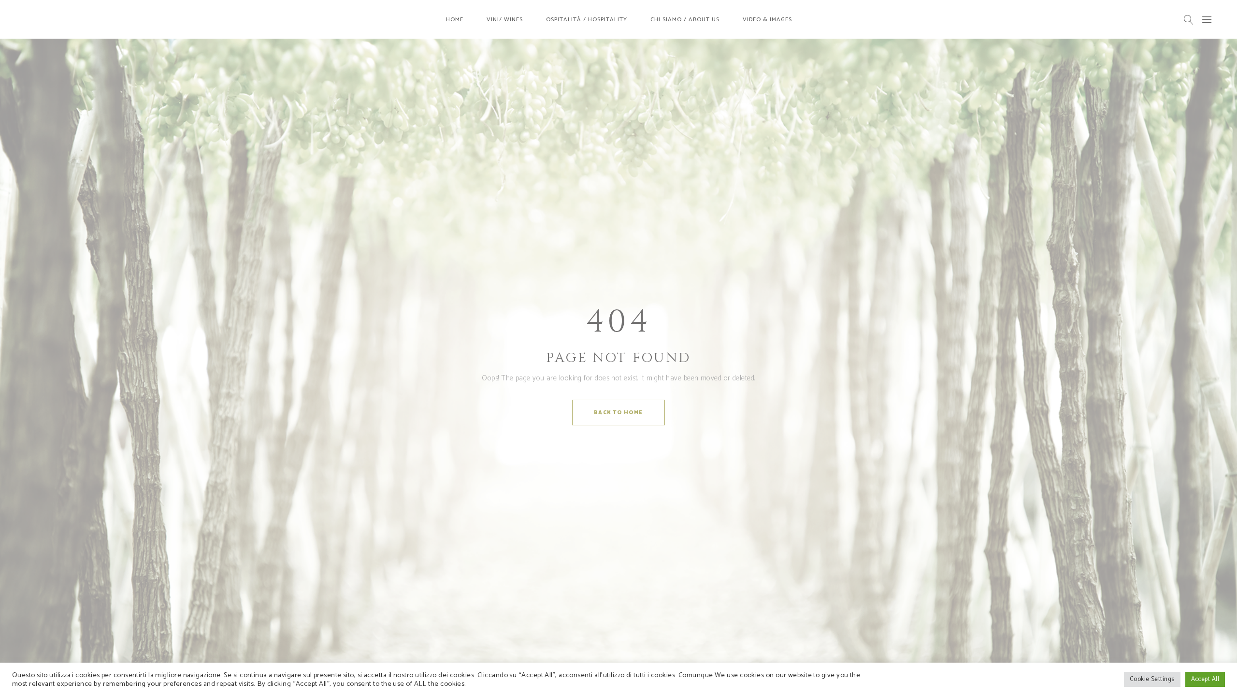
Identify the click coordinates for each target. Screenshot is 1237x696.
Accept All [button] (1205, 679)
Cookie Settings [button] (1152, 679)
